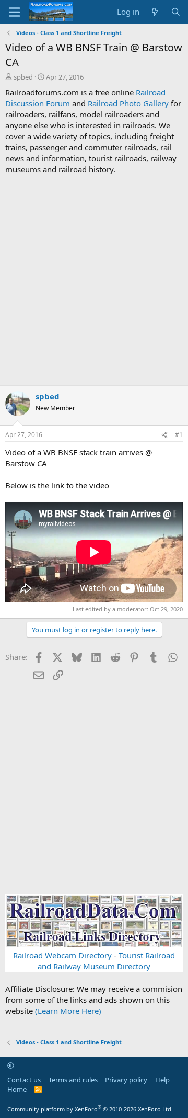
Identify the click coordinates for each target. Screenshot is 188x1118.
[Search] (176, 11)
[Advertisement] (94, 280)
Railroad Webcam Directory (62, 955)
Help (162, 1080)
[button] (10, 1065)
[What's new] (155, 11)
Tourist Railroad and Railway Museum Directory (106, 960)
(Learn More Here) (68, 1010)
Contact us (24, 1080)
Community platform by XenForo (90, 1109)
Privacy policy (126, 1080)
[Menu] (14, 12)
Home (17, 1089)
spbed (23, 77)
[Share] (164, 435)
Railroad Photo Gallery (128, 103)
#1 (179, 434)
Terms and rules (73, 1080)
